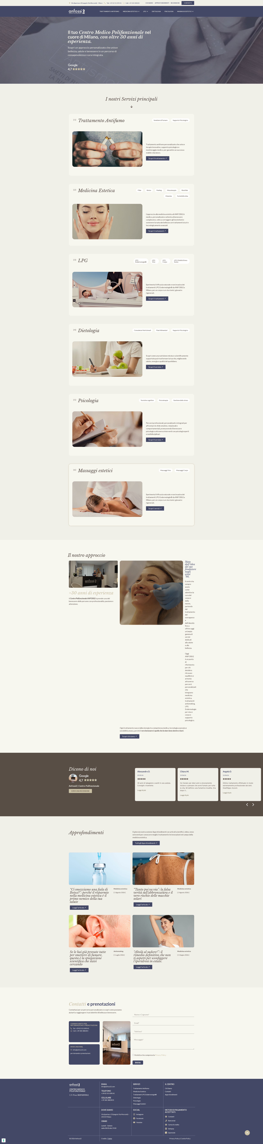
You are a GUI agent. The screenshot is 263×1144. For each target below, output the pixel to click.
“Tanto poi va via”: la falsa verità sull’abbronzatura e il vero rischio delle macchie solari (153, 894)
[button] (141, 793)
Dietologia (137, 1098)
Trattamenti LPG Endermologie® (145, 1095)
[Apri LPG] (147, 11)
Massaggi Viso (165, 470)
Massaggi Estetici (139, 1104)
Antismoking (118, 951)
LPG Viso (153, 261)
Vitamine (168, 196)
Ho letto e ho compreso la (150, 1055)
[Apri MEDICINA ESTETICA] (139, 11)
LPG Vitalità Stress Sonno (180, 261)
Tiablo (109, 1138)
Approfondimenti (162, 3)
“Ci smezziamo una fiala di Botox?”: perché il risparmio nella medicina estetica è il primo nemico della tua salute (89, 896)
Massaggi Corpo (182, 470)
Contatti (168, 1091)
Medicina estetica (120, 889)
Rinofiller (185, 190)
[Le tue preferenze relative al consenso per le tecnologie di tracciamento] (4, 1140)
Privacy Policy (160, 1055)
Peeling (159, 190)
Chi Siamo (149, 3)
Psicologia (137, 1101)
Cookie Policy (185, 1138)
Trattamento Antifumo (141, 1088)
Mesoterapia (171, 190)
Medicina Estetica (139, 1091)
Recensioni (175, 3)
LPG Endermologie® (140, 261)
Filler (139, 190)
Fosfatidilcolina (182, 196)
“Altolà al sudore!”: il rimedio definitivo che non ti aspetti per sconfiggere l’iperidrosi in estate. (152, 956)
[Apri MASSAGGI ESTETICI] (193, 11)
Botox (149, 190)
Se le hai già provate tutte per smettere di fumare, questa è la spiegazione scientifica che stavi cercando (88, 958)
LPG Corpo (165, 261)
